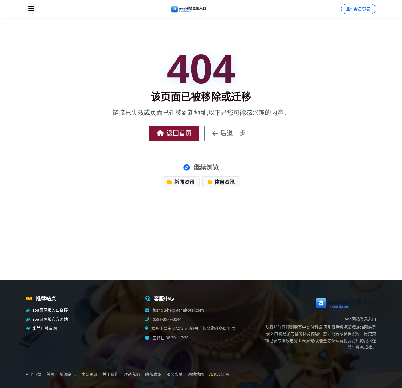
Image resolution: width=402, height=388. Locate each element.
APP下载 (33, 374)
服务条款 (174, 374)
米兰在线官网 (44, 328)
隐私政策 (153, 374)
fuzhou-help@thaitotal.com (178, 310)
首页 (50, 374)
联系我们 (132, 374)
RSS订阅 (221, 374)
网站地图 (196, 374)
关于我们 (110, 374)
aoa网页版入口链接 (49, 310)
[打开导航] (31, 9)
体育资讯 (224, 181)
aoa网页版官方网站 (49, 319)
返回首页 (179, 133)
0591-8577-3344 (167, 319)
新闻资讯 (183, 181)
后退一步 (233, 133)
